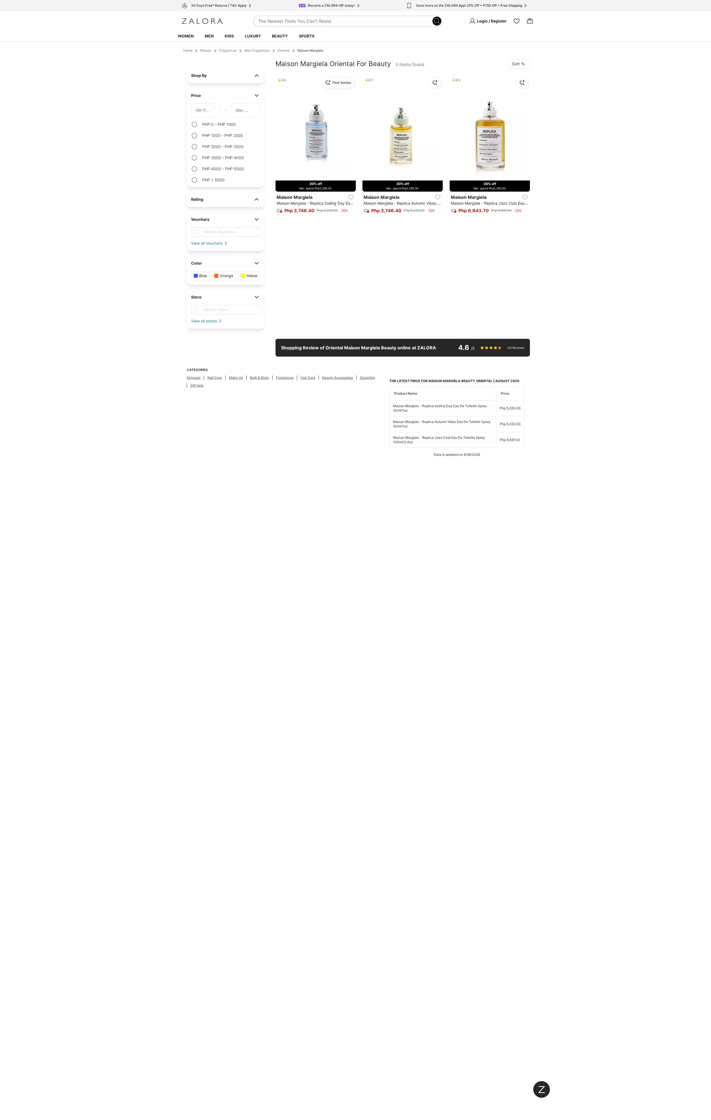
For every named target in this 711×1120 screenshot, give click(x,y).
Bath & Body (259, 377)
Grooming (367, 377)
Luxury (253, 36)
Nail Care (214, 377)
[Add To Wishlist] (351, 197)
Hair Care (308, 377)
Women (186, 36)
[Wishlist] (516, 21)
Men (209, 36)
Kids (229, 36)
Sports (306, 36)
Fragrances (228, 50)
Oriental (283, 50)
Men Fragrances (257, 50)
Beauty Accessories (337, 377)
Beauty (280, 36)
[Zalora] (202, 21)
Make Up (236, 377)
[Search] (436, 21)
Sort (516, 63)
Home (187, 50)
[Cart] (530, 21)
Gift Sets (197, 385)
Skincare (194, 377)
